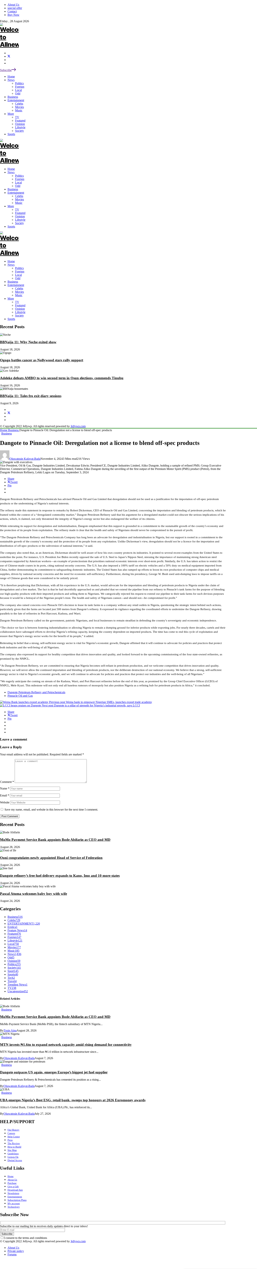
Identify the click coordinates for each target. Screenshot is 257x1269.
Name (4, 788)
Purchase (12, 1183)
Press (10, 1140)
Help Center (14, 1136)
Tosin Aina (10, 1030)
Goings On (13, 1157)
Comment (7, 781)
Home (11, 261)
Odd (17, 278)
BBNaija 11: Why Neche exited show (28, 342)
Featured (20, 305)
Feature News (17, 930)
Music (18, 295)
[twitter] (9, 56)
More (11, 298)
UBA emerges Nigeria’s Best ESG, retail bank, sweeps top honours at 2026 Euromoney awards (72, 1100)
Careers (11, 1133)
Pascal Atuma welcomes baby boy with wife (33, 894)
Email (4, 795)
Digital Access (15, 1160)
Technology (14, 1206)
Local (18, 274)
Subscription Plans (17, 1200)
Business (13, 281)
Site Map (12, 1150)
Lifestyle (20, 312)
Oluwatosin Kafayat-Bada (24, 458)
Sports (11, 318)
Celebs (19, 288)
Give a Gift (13, 1186)
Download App (15, 1189)
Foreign (19, 271)
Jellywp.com (78, 426)
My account (14, 1203)
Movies (19, 291)
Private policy (16, 1251)
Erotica (12, 927)
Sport (13, 971)
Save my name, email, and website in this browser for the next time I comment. (51, 809)
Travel (12, 981)
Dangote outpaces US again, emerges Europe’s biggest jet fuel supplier (54, 1072)
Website (4, 802)
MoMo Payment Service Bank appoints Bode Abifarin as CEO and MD (55, 840)
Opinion (20, 308)
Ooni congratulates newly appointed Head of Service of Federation (51, 858)
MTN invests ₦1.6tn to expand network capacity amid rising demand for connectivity (66, 1045)
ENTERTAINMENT (24, 923)
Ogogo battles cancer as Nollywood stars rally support (41, 360)
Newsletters (13, 1193)
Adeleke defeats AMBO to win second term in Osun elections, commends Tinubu (61, 378)
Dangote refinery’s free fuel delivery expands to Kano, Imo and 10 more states (60, 876)
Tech (11, 977)
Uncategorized (18, 991)
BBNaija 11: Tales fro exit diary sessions (30, 396)
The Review (14, 1143)
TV (17, 302)
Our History (13, 1129)
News (11, 264)
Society (19, 315)
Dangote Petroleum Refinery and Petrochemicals (36, 692)
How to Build (14, 1146)
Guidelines (13, 1153)
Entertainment (16, 285)
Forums (12, 1254)
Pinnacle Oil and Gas (20, 695)
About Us (12, 1179)
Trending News (17, 984)
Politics (19, 268)
